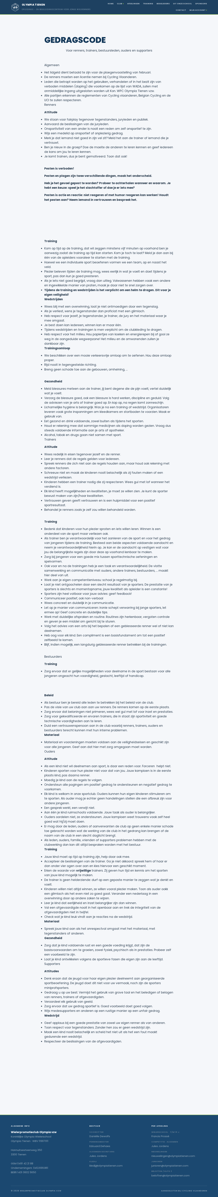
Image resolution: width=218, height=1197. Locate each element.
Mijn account (198, 10)
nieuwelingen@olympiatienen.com (173, 1156)
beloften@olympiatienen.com (170, 1175)
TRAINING (148, 3)
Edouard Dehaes (99, 1146)
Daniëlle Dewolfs (99, 1136)
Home (111, 3)
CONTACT (181, 10)
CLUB (119, 3)
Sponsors (201, 3)
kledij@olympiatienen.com (106, 1165)
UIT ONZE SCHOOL (182, 3)
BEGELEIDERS (163, 3)
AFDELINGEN (133, 3)
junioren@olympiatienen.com (169, 1165)
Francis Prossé (160, 1136)
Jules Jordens (98, 1156)
